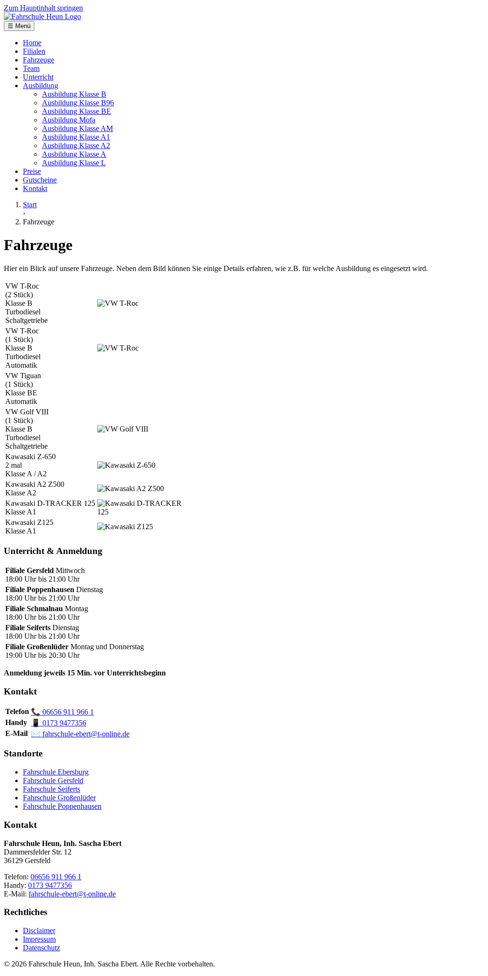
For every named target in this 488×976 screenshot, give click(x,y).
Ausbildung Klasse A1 (76, 137)
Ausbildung (40, 85)
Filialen (34, 51)
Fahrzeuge (38, 60)
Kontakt (35, 188)
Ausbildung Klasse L (74, 163)
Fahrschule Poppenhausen (62, 806)
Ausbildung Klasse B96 (78, 103)
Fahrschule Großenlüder (59, 798)
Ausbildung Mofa (68, 120)
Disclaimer (39, 930)
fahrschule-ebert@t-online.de (80, 734)
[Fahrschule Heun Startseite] (42, 16)
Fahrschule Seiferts (51, 789)
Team (31, 68)
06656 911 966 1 (62, 712)
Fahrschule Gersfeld (53, 780)
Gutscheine (40, 180)
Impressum (39, 939)
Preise (32, 171)
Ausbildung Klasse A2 (76, 145)
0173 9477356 (58, 723)
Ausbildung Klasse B (74, 94)
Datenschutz (41, 948)
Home (32, 43)
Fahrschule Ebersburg (56, 772)
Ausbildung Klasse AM (77, 128)
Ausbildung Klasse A (74, 154)
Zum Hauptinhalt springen (43, 8)
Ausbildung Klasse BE (76, 111)
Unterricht (38, 77)
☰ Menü (19, 26)
